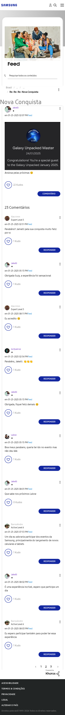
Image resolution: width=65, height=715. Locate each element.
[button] (55, 108)
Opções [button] (53, 89)
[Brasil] (9, 4)
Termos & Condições (13, 688)
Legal (5, 700)
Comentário (48, 193)
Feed (30, 115)
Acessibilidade (10, 683)
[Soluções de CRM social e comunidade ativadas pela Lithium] (52, 672)
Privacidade (8, 694)
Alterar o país (10, 705)
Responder (49, 250)
